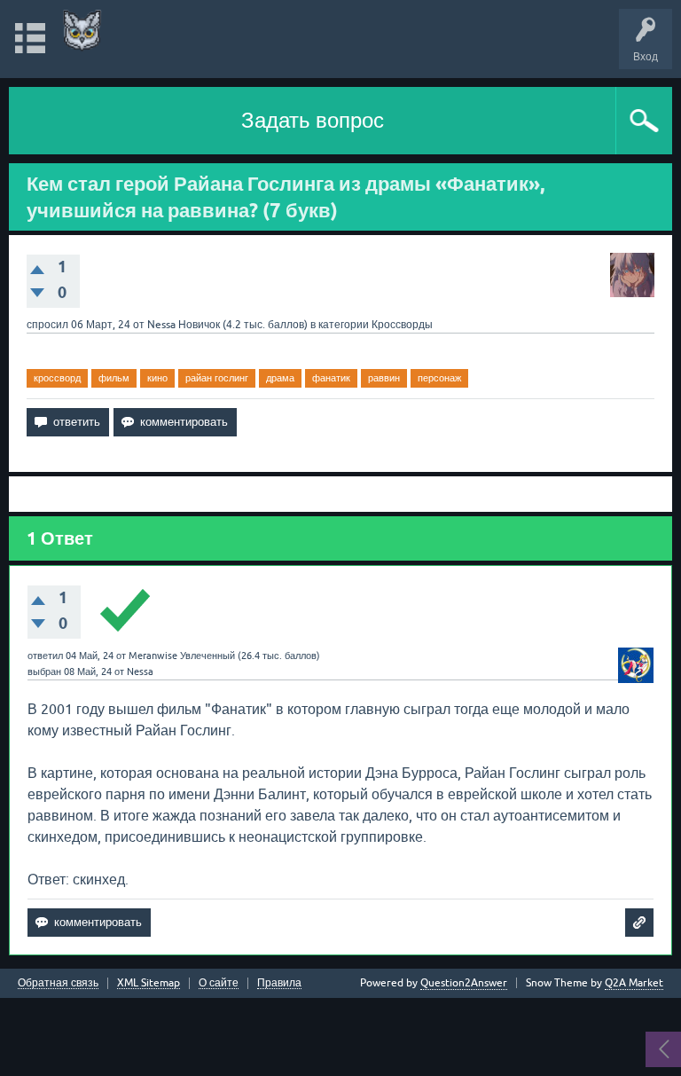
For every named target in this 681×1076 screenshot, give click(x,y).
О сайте (219, 983)
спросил (47, 324)
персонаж (439, 378)
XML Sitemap (148, 983)
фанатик (331, 378)
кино (157, 378)
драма (280, 378)
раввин (384, 378)
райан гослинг (216, 378)
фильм (113, 378)
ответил (45, 655)
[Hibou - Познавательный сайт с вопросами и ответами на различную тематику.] (82, 30)
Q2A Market (634, 983)
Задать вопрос (312, 120)
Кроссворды (402, 324)
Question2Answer (463, 983)
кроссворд (57, 378)
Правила (279, 983)
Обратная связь (58, 983)
